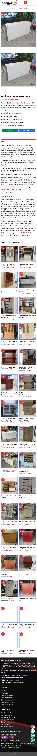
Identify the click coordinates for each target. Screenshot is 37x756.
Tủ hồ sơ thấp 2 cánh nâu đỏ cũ (27, 547)
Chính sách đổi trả (6, 697)
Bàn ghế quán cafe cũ (8, 720)
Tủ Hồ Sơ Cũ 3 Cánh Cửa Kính (26, 342)
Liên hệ (9, 747)
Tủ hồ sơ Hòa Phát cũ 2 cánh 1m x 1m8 (8, 264)
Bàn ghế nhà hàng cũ (7, 722)
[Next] (7, 48)
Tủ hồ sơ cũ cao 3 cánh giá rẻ (9, 342)
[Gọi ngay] (33, 740)
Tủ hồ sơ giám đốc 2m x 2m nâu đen (27, 316)
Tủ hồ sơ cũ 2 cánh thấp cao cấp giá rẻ (8, 547)
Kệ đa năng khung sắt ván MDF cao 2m (8, 316)
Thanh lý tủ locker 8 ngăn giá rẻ (26, 625)
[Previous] (2, 48)
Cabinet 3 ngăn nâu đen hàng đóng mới (26, 419)
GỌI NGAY (9, 130)
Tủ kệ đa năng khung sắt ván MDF (8, 496)
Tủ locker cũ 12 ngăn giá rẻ (9, 598)
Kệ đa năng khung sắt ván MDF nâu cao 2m (27, 367)
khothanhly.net (13, 680)
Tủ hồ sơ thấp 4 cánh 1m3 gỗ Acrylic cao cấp (9, 445)
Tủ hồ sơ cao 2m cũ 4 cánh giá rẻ (27, 393)
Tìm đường (16, 747)
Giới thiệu (4, 691)
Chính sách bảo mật (7, 695)
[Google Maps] (33, 727)
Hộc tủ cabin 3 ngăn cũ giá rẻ (27, 522)
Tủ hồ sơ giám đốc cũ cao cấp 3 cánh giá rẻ (9, 625)
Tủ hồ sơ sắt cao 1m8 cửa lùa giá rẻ (9, 522)
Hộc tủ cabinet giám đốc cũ (27, 573)
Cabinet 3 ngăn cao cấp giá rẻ (9, 393)
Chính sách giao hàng (7, 702)
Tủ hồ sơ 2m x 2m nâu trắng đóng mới (26, 470)
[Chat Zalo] (33, 731)
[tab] (18, 141)
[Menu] (25, 2)
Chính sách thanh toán (8, 700)
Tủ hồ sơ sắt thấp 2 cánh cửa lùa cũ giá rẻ (8, 419)
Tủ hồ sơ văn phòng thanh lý (18, 8)
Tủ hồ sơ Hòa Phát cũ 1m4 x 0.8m (27, 264)
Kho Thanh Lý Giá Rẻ (15, 682)
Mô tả (2, 141)
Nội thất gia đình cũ (7, 726)
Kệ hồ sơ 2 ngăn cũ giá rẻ (8, 367)
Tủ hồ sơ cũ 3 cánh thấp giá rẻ (26, 290)
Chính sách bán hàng (7, 704)
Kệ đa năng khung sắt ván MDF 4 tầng (27, 496)
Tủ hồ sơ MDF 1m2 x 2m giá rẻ (9, 290)
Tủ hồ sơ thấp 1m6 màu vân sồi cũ (26, 650)
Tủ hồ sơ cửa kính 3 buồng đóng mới (27, 445)
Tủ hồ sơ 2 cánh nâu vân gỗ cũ (27, 599)
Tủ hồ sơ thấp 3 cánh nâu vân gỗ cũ (8, 573)
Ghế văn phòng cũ (6, 715)
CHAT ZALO (27, 130)
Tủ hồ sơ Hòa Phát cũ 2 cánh (8, 650)
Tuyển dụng (4, 693)
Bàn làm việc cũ (6, 713)
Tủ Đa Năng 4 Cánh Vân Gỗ (9, 470)
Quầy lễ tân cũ (5, 724)
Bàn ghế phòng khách (8, 717)
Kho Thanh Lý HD (27, 103)
